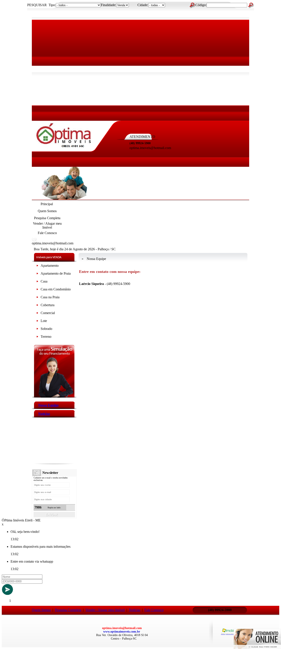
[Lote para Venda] (37, 322)
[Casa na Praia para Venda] (37, 298)
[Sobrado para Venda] (37, 329)
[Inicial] (64, 148)
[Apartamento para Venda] (37, 266)
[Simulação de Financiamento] (54, 396)
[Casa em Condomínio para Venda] (37, 290)
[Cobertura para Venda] (37, 306)
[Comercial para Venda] (37, 314)
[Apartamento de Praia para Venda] (37, 274)
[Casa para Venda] (37, 282)
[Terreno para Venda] (37, 337)
